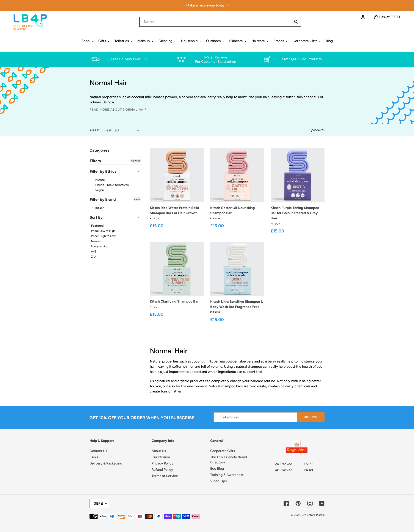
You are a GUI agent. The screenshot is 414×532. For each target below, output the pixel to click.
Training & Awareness (226, 475)
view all (135, 160)
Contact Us (98, 451)
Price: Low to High (103, 231)
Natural (100, 180)
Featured (97, 226)
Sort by (94, 130)
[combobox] (220, 22)
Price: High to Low (103, 236)
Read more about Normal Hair (118, 109)
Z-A (93, 257)
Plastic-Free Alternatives (112, 185)
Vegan (99, 190)
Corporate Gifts (222, 451)
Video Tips (218, 481)
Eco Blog (217, 468)
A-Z (93, 251)
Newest (96, 241)
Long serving (99, 246)
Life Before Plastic (313, 514)
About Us (159, 451)
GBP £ (98, 503)
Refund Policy (162, 470)
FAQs (93, 457)
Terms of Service (165, 476)
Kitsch (99, 208)
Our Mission (161, 457)
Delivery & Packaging (105, 463)
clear (137, 199)
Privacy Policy (162, 463)
